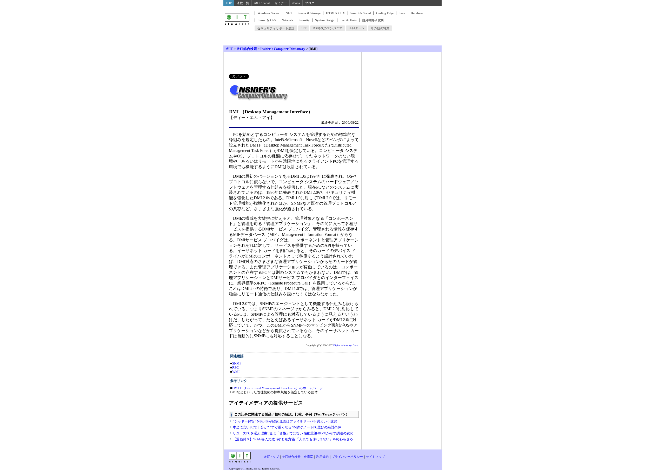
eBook (296, 3)
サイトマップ (375, 457)
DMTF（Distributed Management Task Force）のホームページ (277, 388)
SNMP (236, 363)
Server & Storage (309, 13)
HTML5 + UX (335, 13)
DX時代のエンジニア (327, 28)
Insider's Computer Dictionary (282, 49)
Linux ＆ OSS (266, 20)
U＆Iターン (356, 28)
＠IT (229, 49)
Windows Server (268, 13)
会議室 (308, 457)
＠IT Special (262, 3)
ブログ (309, 3)
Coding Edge (385, 13)
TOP (229, 3)
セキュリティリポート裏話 (276, 28)
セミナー (281, 3)
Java (402, 13)
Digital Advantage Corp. (346, 345)
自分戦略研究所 (373, 20)
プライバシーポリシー (347, 457)
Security (304, 20)
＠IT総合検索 (246, 49)
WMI (236, 372)
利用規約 (322, 457)
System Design (325, 20)
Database (417, 13)
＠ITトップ (271, 457)
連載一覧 (243, 3)
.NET (288, 13)
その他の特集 (380, 28)
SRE (304, 28)
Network (287, 20)
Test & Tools (348, 20)
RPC (235, 367)
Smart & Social (360, 13)
